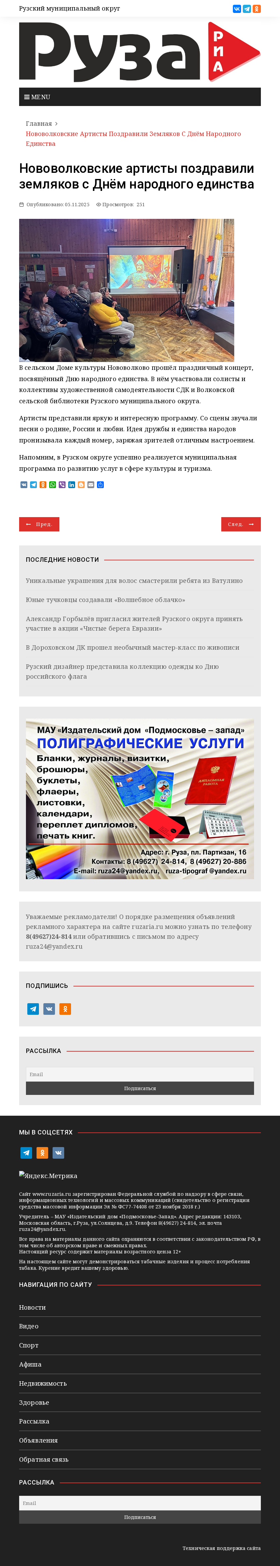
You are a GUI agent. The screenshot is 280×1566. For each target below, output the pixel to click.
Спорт (29, 1345)
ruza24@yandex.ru (54, 946)
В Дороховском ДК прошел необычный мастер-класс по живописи (132, 647)
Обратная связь (44, 1459)
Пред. (44, 524)
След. (236, 524)
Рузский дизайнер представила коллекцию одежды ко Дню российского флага (122, 671)
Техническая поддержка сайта (222, 1548)
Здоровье (34, 1402)
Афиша (30, 1364)
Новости (32, 1307)
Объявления (38, 1440)
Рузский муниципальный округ (69, 8)
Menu (39, 97)
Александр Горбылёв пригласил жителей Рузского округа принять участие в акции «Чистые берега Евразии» (134, 624)
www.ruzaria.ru (51, 1194)
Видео (29, 1326)
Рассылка (34, 1421)
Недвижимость (43, 1383)
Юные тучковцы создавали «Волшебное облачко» (105, 600)
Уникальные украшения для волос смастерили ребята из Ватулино (134, 580)
